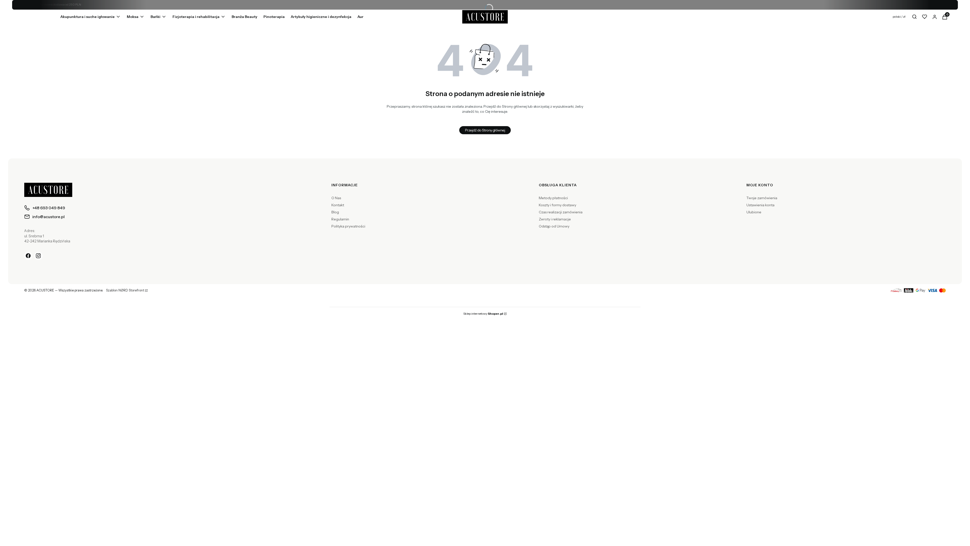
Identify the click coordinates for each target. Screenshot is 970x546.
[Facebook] (28, 256)
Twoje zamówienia (761, 198)
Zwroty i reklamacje (555, 219)
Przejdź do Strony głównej (485, 130)
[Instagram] (38, 256)
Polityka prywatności (348, 226)
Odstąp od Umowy (554, 226)
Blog (335, 212)
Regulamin (340, 219)
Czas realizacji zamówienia (561, 212)
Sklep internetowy (483, 313)
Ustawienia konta (760, 205)
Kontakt (337, 205)
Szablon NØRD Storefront (125, 290)
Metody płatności (553, 198)
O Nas (336, 198)
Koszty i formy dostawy (557, 205)
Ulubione (753, 212)
